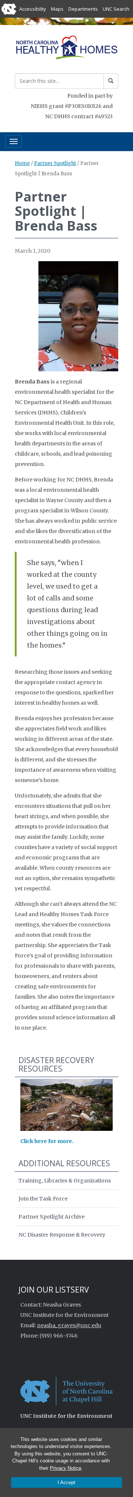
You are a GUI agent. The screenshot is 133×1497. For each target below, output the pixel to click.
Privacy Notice (65, 1468)
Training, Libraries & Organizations (64, 1180)
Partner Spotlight (55, 163)
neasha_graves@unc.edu (69, 1325)
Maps (57, 9)
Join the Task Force (43, 1198)
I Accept (66, 1482)
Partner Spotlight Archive (51, 1216)
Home (22, 163)
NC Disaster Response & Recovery (61, 1234)
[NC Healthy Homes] (66, 48)
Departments (83, 9)
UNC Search (116, 9)
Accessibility (32, 9)
